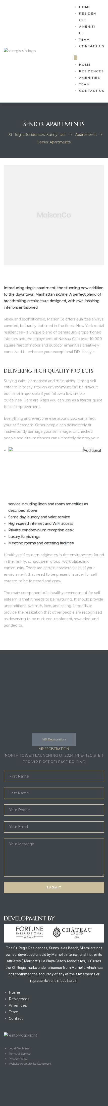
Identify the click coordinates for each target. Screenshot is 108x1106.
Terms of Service (19, 1053)
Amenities (87, 30)
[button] (75, 57)
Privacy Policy (18, 1058)
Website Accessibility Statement (30, 1063)
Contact (16, 1018)
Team (84, 39)
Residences (87, 17)
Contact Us (91, 46)
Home (85, 7)
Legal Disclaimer (19, 1048)
